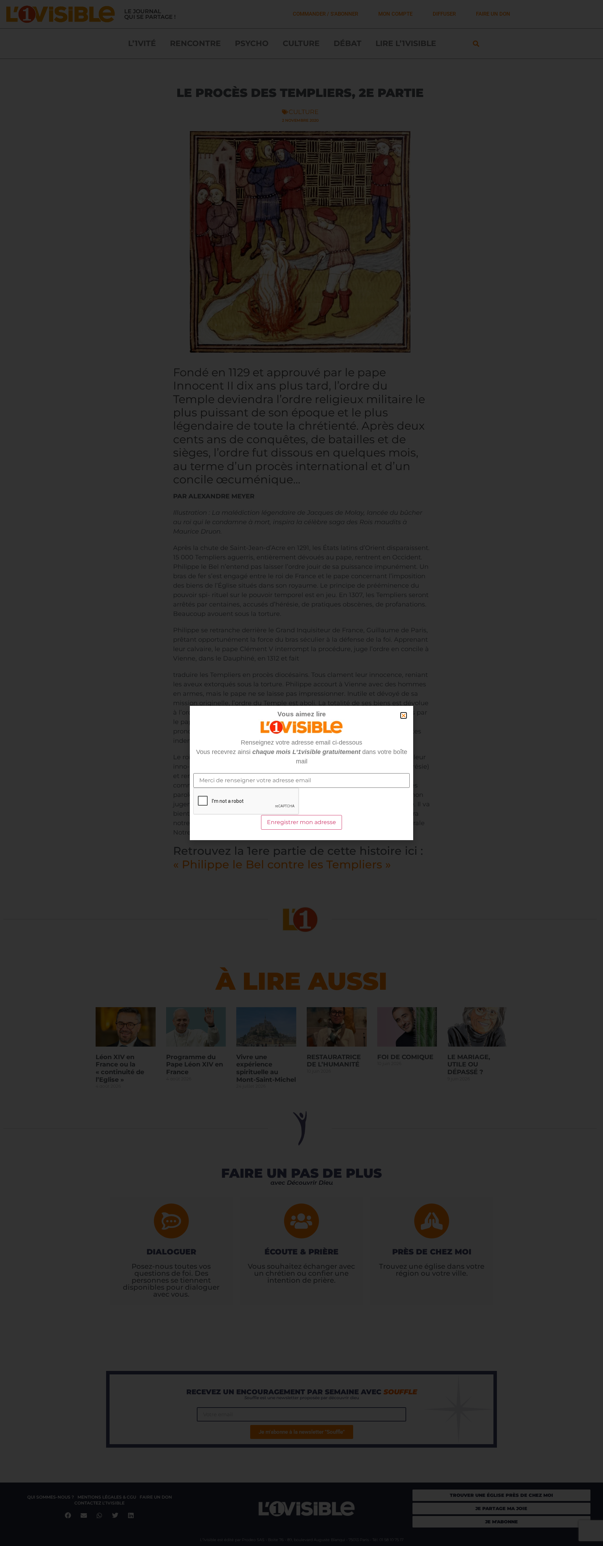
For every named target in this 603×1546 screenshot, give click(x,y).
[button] (403, 715)
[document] (301, 773)
